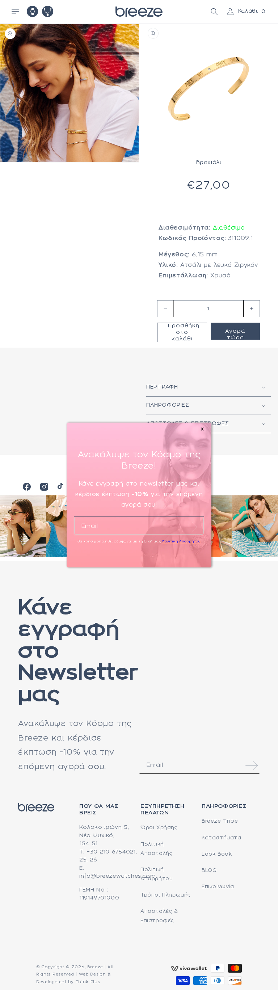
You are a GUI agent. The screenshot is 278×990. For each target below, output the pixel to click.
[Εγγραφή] (252, 765)
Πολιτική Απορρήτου (156, 874)
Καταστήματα (221, 838)
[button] (15, 12)
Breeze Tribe (220, 821)
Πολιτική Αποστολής (156, 849)
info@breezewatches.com (117, 876)
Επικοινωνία (218, 887)
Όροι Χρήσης (159, 828)
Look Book (217, 854)
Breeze (95, 967)
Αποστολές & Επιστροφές (159, 916)
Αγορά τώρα (235, 334)
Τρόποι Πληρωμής (165, 895)
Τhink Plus (88, 982)
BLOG (209, 870)
